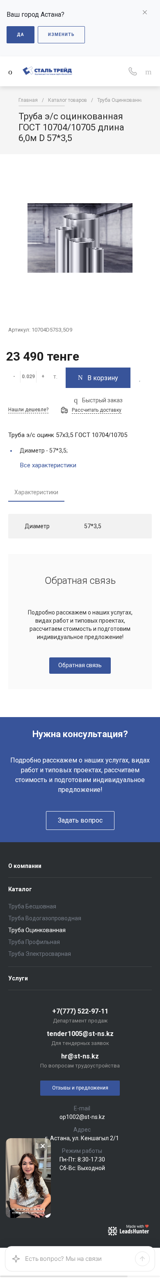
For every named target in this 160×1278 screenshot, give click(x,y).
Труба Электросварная (39, 954)
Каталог (20, 889)
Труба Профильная (34, 942)
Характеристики (36, 492)
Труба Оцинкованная (37, 930)
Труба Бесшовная (32, 906)
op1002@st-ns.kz (82, 1117)
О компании (24, 866)
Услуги (18, 978)
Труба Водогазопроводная (44, 918)
